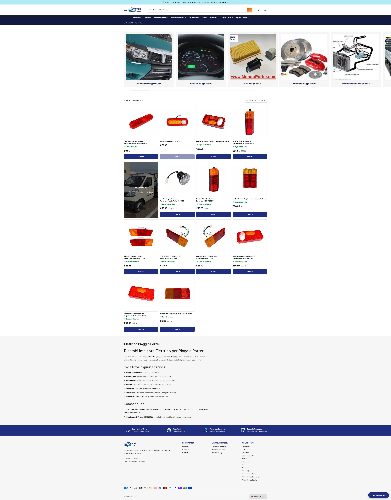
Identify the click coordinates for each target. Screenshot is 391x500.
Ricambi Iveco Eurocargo (251, 477)
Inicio (125, 23)
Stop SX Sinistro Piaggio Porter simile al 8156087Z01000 (206, 257)
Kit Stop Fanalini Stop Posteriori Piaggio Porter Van (250, 199)
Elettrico (245, 450)
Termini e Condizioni (219, 447)
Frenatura (245, 453)
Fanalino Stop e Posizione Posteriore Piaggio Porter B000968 (172, 200)
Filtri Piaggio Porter (252, 83)
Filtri (243, 465)
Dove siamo (186, 450)
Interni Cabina (226, 17)
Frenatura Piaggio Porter (304, 83)
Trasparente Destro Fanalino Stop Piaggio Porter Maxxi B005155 (244, 257)
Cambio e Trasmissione (210, 17)
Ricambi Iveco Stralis (249, 480)
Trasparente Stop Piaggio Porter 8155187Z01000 (176, 314)
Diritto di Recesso (218, 450)
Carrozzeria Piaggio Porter (149, 83)
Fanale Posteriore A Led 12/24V (170, 141)
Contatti (185, 453)
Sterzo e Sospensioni (177, 17)
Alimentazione (193, 17)
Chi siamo (185, 447)
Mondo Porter (131, 496)
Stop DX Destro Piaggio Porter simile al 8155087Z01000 (170, 257)
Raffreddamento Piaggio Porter (356, 83)
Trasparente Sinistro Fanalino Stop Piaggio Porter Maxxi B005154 (136, 315)
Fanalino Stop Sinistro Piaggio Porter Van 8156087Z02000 (206, 200)
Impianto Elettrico (160, 17)
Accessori (245, 468)
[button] (125, 10)
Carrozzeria (137, 17)
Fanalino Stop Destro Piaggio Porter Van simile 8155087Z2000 (243, 142)
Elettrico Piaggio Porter (136, 23)
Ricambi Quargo (247, 471)
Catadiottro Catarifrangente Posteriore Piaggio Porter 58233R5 (135, 142)
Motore (147, 17)
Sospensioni (246, 462)
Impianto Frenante (242, 17)
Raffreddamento (248, 456)
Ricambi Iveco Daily (249, 474)
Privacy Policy (217, 453)
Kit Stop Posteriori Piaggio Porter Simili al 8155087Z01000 (134, 257)
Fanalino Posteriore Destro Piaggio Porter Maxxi (212, 141)
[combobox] (199, 10)
